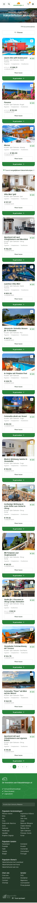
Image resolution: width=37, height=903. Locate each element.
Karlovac (5, 828)
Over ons (5, 875)
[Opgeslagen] (28, 4)
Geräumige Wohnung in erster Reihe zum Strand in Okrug (14, 508)
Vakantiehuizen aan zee (10, 867)
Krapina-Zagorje (8, 835)
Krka (3, 816)
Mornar (14, 146)
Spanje (4, 851)
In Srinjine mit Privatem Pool (15, 374)
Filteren (20, 32)
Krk (3, 818)
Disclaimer (24, 878)
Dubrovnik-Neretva (9, 823)
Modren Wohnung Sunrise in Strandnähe (15, 461)
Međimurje (5, 831)
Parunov (14, 103)
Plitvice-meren (7, 814)
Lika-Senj (23, 818)
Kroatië (11, 12)
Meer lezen (18, 73)
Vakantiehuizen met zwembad (12, 862)
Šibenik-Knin (24, 828)
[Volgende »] (26, 767)
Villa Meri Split (13, 195)
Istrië (4, 826)
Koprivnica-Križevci (27, 814)
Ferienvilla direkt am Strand (15, 417)
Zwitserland (24, 851)
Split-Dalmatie (18, 12)
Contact (5, 880)
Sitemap (5, 883)
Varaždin (5, 833)
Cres (3, 821)
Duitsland (23, 844)
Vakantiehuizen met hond (11, 864)
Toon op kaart (20, 898)
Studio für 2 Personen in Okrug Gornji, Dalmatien (14, 602)
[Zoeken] (9, 4)
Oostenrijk (24, 849)
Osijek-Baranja (25, 826)
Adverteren (6, 878)
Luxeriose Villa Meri (14, 286)
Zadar (22, 821)
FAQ (22, 875)
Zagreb (23, 816)
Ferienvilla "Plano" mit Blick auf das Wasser (15, 693)
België (4, 854)
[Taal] (33, 4)
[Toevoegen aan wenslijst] (31, 40)
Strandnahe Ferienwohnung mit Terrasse (15, 648)
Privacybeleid (25, 885)
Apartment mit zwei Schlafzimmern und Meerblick (16, 240)
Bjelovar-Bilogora (26, 823)
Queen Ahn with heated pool (15, 59)
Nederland (5, 844)
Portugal (23, 854)
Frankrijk (5, 846)
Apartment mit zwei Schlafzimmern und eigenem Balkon (15, 740)
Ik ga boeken (17, 78)
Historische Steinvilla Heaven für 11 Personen (16, 330)
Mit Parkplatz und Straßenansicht (14, 556)
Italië (4, 849)
